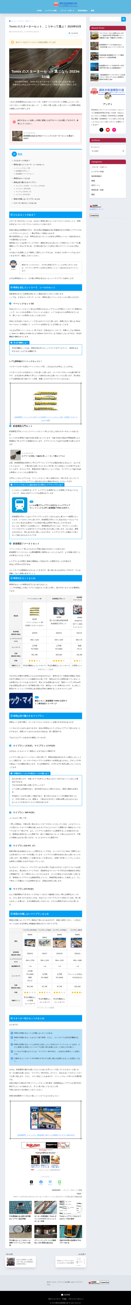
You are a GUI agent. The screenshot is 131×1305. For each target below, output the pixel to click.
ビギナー (61, 1197)
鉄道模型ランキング (96, 209)
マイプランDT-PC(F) (23, 194)
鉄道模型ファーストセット (25, 174)
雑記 (93, 194)
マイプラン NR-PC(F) (23, 189)
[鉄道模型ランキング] (95, 206)
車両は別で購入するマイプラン (25, 182)
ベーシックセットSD (23, 168)
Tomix (26, 1197)
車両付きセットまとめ (22, 178)
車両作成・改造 (97, 190)
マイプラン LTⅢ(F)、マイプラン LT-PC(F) (30, 186)
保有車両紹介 (83, 10)
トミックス (51, 1197)
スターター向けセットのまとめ (25, 203)
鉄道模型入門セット (23, 171)
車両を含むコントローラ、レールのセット (29, 164)
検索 (123, 19)
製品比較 (79, 1197)
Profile (64, 1299)
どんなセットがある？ (22, 160)
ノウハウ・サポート (67, 10)
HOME (39, 10)
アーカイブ (95, 147)
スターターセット (37, 1197)
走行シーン (95, 185)
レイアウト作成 (50, 10)
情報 (92, 10)
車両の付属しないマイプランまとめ (27, 199)
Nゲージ (18, 1197)
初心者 (70, 1197)
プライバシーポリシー (76, 1299)
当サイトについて (54, 1299)
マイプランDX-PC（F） (24, 191)
